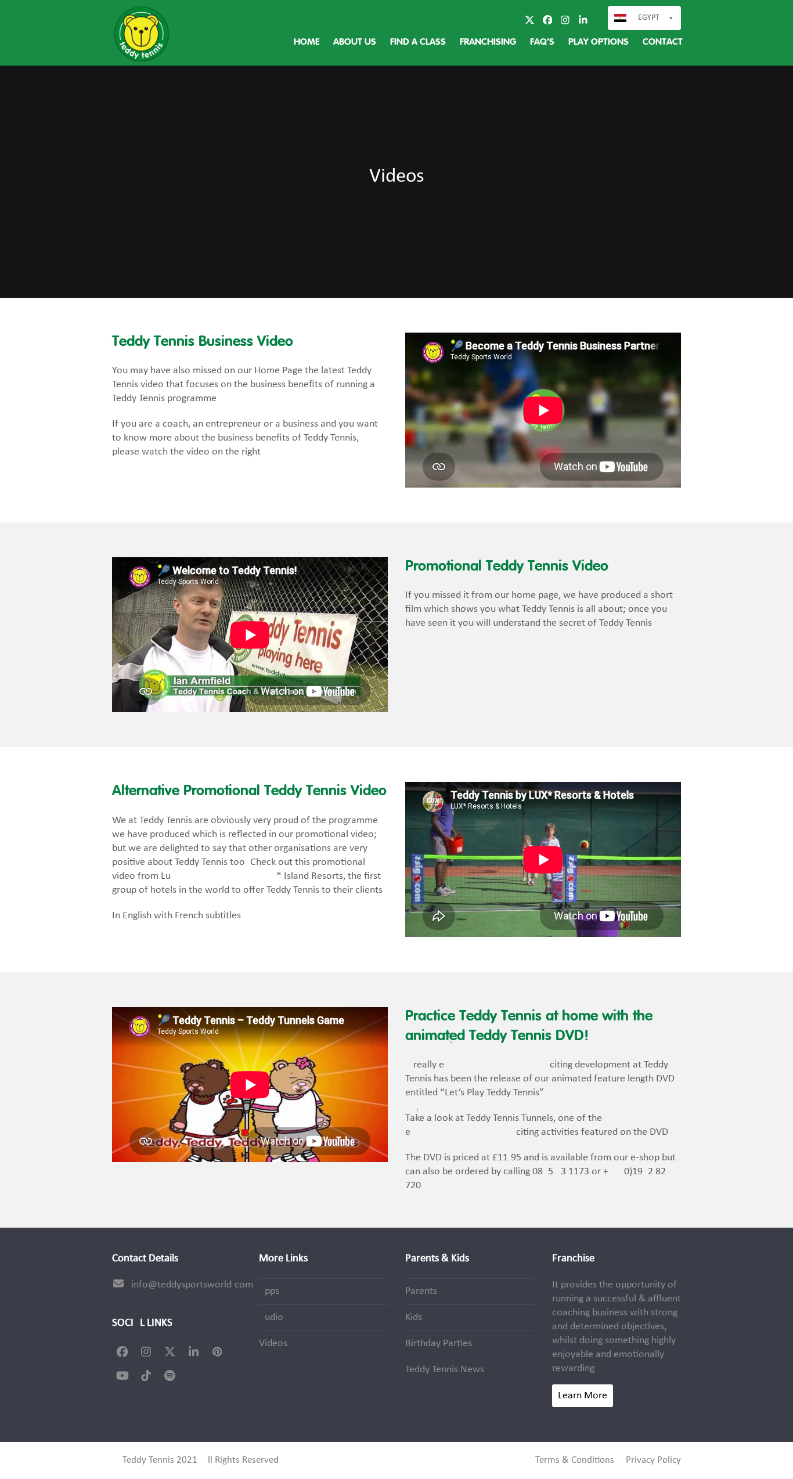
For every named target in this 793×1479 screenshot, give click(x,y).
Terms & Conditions (574, 1460)
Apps (269, 1291)
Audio (271, 1317)
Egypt (648, 17)
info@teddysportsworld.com (192, 1284)
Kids (413, 1317)
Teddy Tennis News (444, 1369)
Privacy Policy (653, 1460)
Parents (421, 1291)
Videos (273, 1343)
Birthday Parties (438, 1343)
